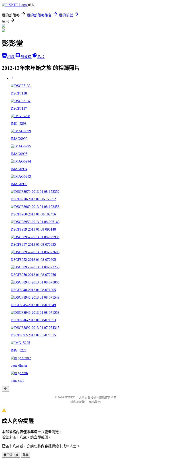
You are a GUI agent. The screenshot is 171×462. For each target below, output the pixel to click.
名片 (41, 57)
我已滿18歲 (11, 455)
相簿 (11, 57)
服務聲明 (95, 402)
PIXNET (70, 397)
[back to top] (5, 389)
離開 (25, 455)
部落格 (26, 57)
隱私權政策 (77, 402)
